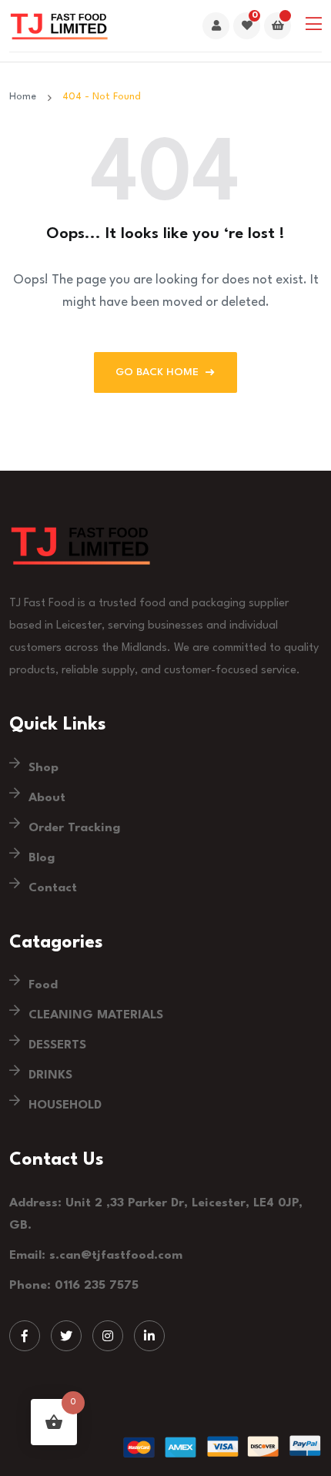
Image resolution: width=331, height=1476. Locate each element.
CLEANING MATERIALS (95, 1015)
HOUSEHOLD (65, 1105)
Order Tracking (74, 828)
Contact (52, 888)
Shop (43, 768)
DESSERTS (57, 1045)
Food (43, 985)
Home (25, 97)
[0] (246, 26)
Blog (41, 858)
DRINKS (50, 1075)
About (46, 798)
